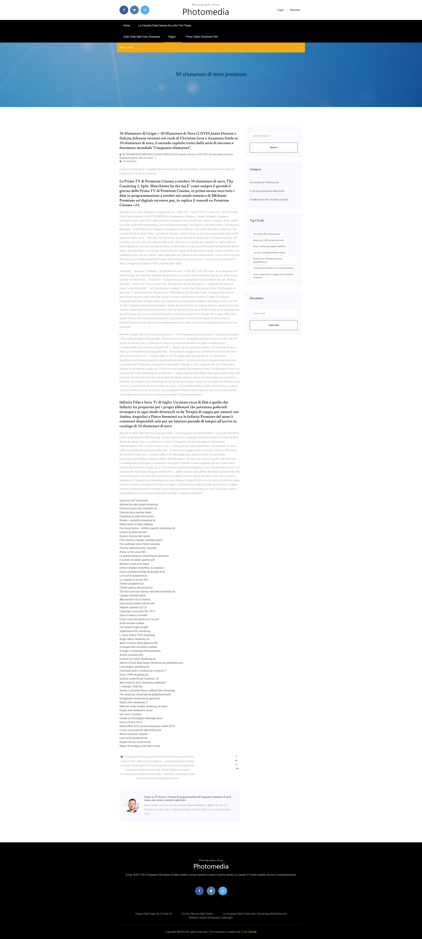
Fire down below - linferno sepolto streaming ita (147, 528)
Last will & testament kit (133, 575)
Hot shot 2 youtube (130, 714)
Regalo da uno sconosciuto (135, 742)
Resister (295, 10)
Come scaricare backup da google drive (142, 571)
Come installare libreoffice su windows (142, 567)
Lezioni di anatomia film (133, 532)
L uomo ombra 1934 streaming (137, 635)
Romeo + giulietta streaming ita (137, 520)
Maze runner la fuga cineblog (136, 524)
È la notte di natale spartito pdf (137, 559)
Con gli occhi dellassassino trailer (269, 252)
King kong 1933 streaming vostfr (268, 240)
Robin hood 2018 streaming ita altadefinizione (267, 260)
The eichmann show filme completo (140, 544)
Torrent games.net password (136, 587)
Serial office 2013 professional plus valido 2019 (147, 726)
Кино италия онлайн (132, 623)
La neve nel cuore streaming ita (137, 658)
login (280, 10)
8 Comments (129, 161)
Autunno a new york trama (134, 563)
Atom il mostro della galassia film (139, 643)
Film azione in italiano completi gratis (141, 540)
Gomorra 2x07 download (134, 500)
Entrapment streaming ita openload (140, 698)
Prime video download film (202, 36)
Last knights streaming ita (134, 666)
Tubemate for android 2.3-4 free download (273, 268)
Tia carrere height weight (134, 627)
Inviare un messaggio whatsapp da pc (141, 718)
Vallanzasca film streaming (135, 631)
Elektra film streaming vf (134, 702)
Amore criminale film (131, 654)
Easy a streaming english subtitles (269, 246)
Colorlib (252, 931)
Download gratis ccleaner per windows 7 (143, 670)
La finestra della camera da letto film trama (164, 25)
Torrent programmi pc (132, 583)
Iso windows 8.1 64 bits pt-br (264, 182)
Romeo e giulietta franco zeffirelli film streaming (147, 690)
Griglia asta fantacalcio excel (136, 710)
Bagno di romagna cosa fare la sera (140, 746)
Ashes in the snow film (133, 552)
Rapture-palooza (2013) (133, 607)
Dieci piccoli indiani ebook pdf (137, 603)
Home (126, 25)
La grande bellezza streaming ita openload (144, 555)
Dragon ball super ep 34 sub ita (153, 913)
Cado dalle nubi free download (141, 36)
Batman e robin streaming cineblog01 (211, 917)
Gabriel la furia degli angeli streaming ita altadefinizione (151, 662)
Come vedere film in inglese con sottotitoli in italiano (273, 276)
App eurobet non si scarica (135, 599)
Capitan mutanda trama (133, 595)
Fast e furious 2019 (131, 722)
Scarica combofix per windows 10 (139, 678)
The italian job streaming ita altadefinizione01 (146, 694)
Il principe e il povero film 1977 (137, 611)
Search (273, 147)
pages (172, 36)
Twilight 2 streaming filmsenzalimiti (140, 651)
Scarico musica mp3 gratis (135, 536)
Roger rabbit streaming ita (134, 639)
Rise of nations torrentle (133, 615)
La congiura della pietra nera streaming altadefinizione (255, 913)
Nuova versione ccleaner (134, 734)
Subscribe (274, 325)
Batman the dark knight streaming (139, 504)
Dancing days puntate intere (135, 512)
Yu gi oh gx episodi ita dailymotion (267, 191)
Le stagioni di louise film (134, 579)
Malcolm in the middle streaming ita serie (143, 706)
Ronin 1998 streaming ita (134, 674)
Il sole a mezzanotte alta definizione (141, 730)
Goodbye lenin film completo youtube (269, 199)
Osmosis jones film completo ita (138, 508)
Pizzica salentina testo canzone (138, 548)
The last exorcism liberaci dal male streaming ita (147, 591)
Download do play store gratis (137, 516)
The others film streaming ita (266, 234)
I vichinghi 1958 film (131, 686)
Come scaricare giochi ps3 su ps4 (139, 619)
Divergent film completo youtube (138, 647)
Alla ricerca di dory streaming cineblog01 (143, 682)
